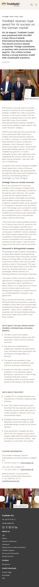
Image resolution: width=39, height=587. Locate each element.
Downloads (6, 575)
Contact (5, 560)
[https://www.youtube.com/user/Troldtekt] (13, 527)
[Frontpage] (11, 4)
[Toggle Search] (32, 5)
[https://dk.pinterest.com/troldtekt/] (10, 527)
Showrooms (6, 564)
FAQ (3, 578)
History (4, 538)
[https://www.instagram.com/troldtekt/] (3, 527)
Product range (7, 572)
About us (6, 531)
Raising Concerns (8, 556)
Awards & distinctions (9, 541)
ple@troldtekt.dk (27, 469)
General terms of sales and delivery (14, 547)
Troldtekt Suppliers (8, 550)
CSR (3, 535)
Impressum (5, 544)
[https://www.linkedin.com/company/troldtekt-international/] (16, 527)
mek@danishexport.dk (10, 481)
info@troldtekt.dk (8, 523)
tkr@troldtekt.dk (27, 463)
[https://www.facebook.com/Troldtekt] (6, 527)
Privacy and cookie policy (10, 553)
